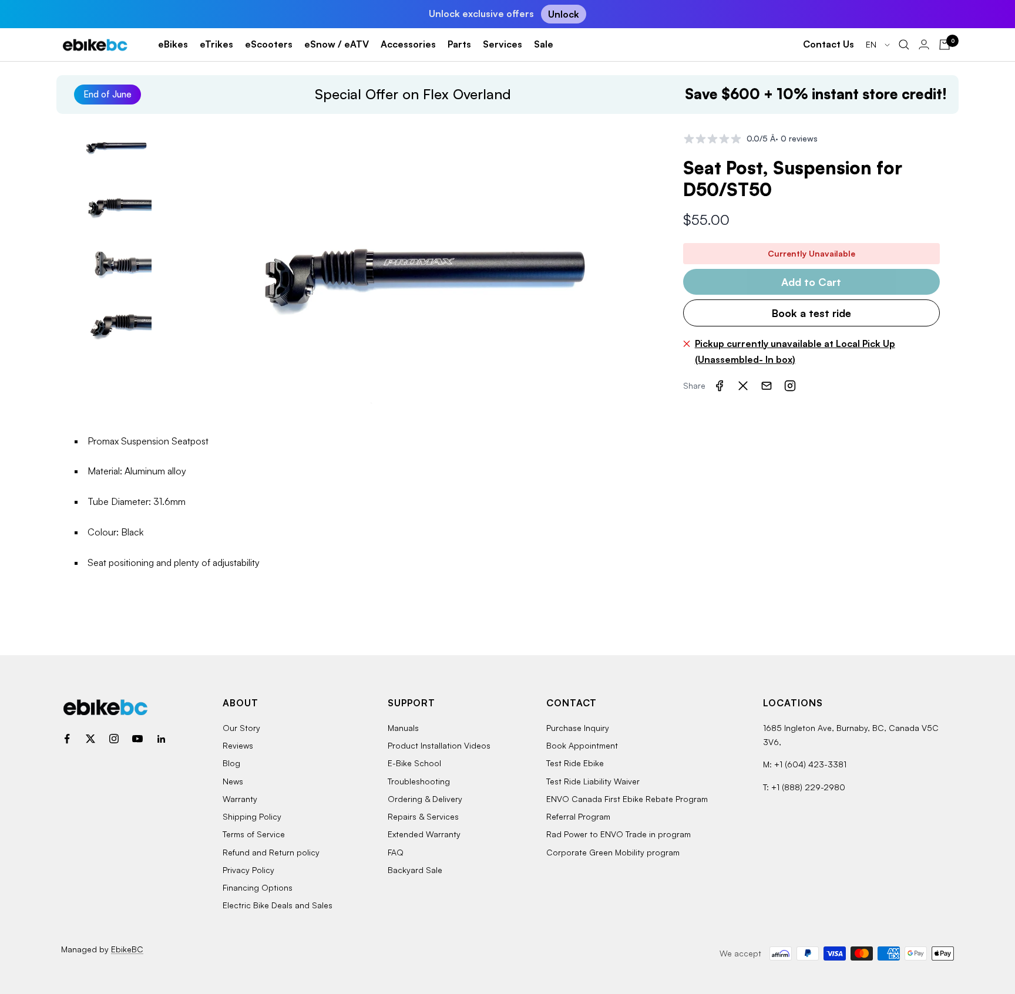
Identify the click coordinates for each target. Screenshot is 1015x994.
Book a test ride (811, 312)
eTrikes (216, 44)
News (233, 781)
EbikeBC (127, 949)
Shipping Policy (252, 816)
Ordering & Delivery (425, 799)
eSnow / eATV (336, 44)
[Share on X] (743, 385)
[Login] (924, 44)
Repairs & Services (423, 816)
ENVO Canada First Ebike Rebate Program (627, 799)
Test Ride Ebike (575, 763)
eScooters (269, 44)
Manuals (403, 728)
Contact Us (828, 44)
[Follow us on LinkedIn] (161, 738)
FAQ (396, 852)
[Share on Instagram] (790, 385)
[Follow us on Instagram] (114, 738)
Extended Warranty (424, 834)
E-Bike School (414, 763)
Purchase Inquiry (577, 728)
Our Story (241, 728)
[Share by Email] (766, 385)
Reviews (238, 745)
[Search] (904, 44)
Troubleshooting (419, 781)
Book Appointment (582, 745)
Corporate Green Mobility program (613, 852)
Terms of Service (254, 834)
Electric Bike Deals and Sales (277, 905)
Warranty (240, 799)
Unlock (563, 14)
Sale (543, 44)
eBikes (173, 44)
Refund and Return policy (271, 852)
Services (502, 44)
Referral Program (578, 816)
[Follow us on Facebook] (67, 738)
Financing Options (258, 887)
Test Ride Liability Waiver (593, 781)
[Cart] (944, 44)
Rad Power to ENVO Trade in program (618, 834)
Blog (231, 763)
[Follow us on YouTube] (137, 738)
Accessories (408, 44)
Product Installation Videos (439, 745)
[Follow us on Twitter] (90, 738)
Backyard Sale (415, 870)
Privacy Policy (248, 870)
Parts (459, 44)
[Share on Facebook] (719, 385)
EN (872, 44)
